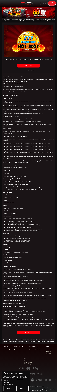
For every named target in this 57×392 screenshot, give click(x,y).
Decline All (9, 388)
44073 (45, 390)
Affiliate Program (29, 364)
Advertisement (9, 384)
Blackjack (48, 351)
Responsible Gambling (35, 348)
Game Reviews (28, 362)
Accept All (22, 388)
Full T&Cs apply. (49, 20)
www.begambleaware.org (39, 386)
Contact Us (7, 350)
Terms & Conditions (20, 348)
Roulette (48, 353)
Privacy (16, 350)
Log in (44, 3)
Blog (25, 360)
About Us (7, 348)
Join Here (52, 3)
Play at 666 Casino (28, 65)
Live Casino (49, 350)
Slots (47, 348)
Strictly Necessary (9, 381)
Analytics (7, 382)
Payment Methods (34, 350)
